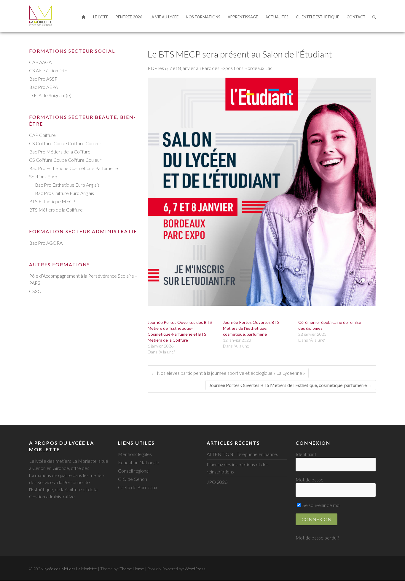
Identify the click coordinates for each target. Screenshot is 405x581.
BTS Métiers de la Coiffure (56, 209)
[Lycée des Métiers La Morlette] (40, 15)
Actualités (276, 17)
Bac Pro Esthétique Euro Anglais (67, 185)
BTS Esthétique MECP (52, 201)
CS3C (35, 291)
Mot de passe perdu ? (317, 537)
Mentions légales (135, 454)
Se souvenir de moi (321, 505)
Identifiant (306, 454)
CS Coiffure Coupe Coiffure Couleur (65, 143)
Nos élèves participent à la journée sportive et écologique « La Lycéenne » (228, 373)
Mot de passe (309, 479)
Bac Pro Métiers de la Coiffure (59, 151)
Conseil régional (133, 470)
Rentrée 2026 (129, 17)
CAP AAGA (40, 62)
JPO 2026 (217, 482)
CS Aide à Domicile (48, 70)
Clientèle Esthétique (317, 17)
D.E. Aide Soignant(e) (50, 95)
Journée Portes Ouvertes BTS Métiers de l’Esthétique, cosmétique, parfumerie (251, 328)
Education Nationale (138, 462)
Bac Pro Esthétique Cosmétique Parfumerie (73, 168)
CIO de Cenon (132, 479)
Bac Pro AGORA (46, 243)
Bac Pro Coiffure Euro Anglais (64, 193)
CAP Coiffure (42, 135)
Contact (356, 17)
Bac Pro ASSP (43, 78)
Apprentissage (243, 17)
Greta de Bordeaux (137, 487)
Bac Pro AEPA (43, 87)
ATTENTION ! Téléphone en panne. (242, 454)
